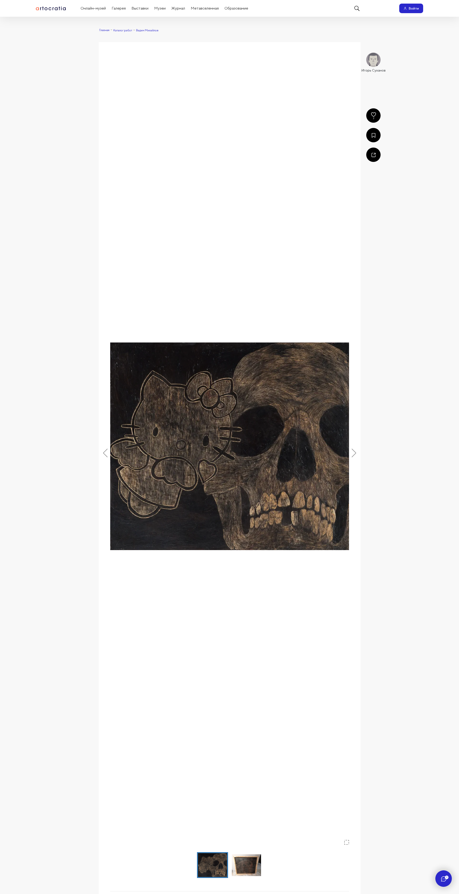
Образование (236, 8)
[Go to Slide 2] (246, 865)
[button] (229, 446)
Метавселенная (205, 8)
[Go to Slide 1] (212, 865)
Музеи (160, 8)
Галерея (119, 8)
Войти (414, 8)
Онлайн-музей (93, 8)
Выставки (139, 8)
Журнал (178, 8)
